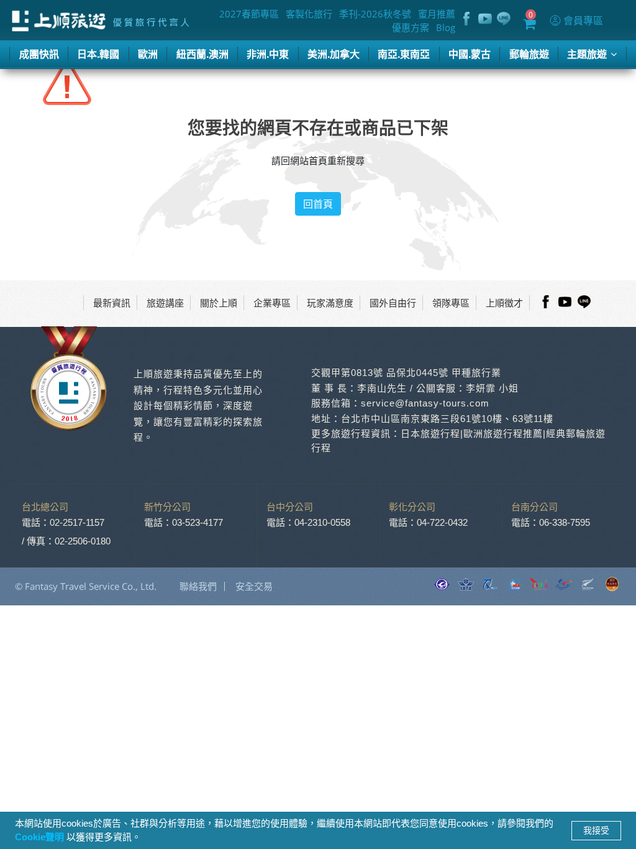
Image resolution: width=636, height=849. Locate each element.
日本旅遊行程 (430, 433)
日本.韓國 (98, 54)
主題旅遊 (588, 54)
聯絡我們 (198, 586)
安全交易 (254, 586)
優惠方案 (410, 27)
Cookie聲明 (40, 837)
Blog (445, 27)
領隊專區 (451, 302)
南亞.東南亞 (404, 54)
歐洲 (148, 54)
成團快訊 (39, 54)
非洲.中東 (268, 54)
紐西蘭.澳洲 (202, 54)
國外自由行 (393, 302)
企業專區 (272, 302)
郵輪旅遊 (529, 54)
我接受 (596, 830)
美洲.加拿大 (333, 54)
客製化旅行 (309, 13)
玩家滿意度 (330, 302)
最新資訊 (111, 302)
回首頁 (318, 204)
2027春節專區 (249, 13)
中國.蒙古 (469, 54)
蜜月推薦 (436, 13)
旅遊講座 (165, 302)
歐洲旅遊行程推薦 (503, 433)
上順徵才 (504, 302)
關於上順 (218, 302)
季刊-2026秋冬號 (375, 13)
